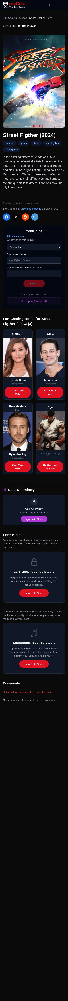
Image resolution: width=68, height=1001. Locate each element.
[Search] (50, 5)
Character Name (16, 254)
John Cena (50, 380)
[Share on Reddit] (25, 217)
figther (23, 143)
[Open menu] (60, 5)
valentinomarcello (31, 208)
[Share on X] (16, 217)
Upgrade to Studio (34, 519)
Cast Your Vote (18, 392)
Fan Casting (10, 17)
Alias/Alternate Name (24, 267)
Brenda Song (18, 380)
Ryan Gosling (17, 454)
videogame (11, 149)
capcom (9, 143)
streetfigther (52, 143)
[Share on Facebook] (6, 217)
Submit (34, 283)
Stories (23, 17)
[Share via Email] (34, 217)
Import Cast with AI (36, 301)
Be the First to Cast (50, 466)
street (36, 143)
